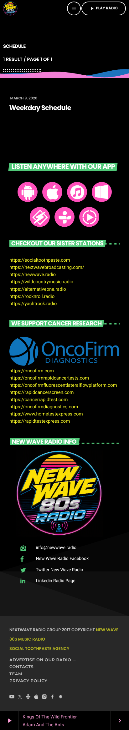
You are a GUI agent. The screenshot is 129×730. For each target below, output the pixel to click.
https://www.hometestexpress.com (46, 414)
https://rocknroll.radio (31, 296)
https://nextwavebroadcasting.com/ (46, 267)
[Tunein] (28, 697)
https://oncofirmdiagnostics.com (43, 407)
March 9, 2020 (24, 98)
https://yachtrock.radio (33, 303)
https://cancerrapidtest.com (38, 399)
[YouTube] (11, 697)
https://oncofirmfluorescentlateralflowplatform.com (63, 385)
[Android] (60, 697)
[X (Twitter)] (20, 697)
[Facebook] (52, 697)
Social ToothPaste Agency (39, 649)
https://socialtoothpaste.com (39, 260)
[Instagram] (44, 697)
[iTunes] (36, 697)
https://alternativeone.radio (37, 289)
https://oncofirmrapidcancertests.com (49, 378)
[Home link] (10, 8)
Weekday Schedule (40, 108)
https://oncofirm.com (31, 371)
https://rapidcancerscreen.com (41, 392)
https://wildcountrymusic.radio (41, 281)
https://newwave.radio (32, 274)
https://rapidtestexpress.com (39, 421)
